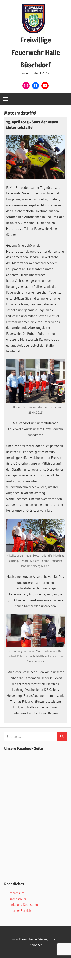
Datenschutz (17, 899)
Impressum (16, 893)
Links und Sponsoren (23, 904)
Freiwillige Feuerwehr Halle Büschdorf (35, 52)
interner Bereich (20, 910)
